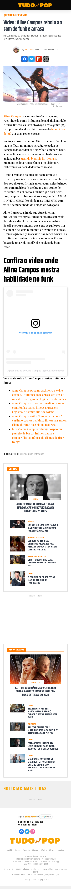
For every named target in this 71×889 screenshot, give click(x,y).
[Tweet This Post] (31, 59)
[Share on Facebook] (24, 59)
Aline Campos (12, 116)
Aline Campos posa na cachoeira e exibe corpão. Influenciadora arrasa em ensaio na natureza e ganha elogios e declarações (39, 395)
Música (43, 850)
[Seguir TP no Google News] (35, 819)
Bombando (39, 454)
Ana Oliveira (29, 49)
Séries (51, 850)
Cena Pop (60, 850)
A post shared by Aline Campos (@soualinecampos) (35, 370)
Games (18, 850)
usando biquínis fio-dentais (38, 158)
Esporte (26, 850)
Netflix (10, 850)
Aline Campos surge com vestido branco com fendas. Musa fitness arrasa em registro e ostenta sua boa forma (38, 407)
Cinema (35, 850)
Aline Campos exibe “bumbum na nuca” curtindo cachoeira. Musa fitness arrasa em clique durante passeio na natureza (39, 420)
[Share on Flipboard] (39, 59)
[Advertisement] (35, 619)
